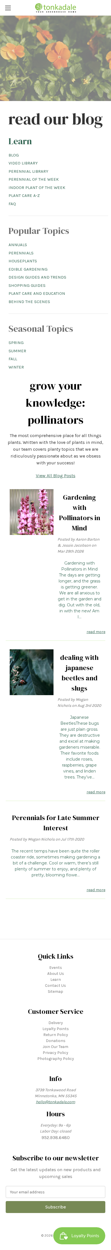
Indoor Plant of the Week (37, 187)
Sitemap (55, 991)
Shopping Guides (27, 285)
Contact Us (55, 985)
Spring (16, 342)
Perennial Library (28, 171)
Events (55, 967)
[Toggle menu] (8, 8)
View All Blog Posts (55, 475)
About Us (55, 973)
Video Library (23, 163)
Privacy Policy (55, 1052)
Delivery (55, 1022)
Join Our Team (55, 1046)
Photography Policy (55, 1058)
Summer (17, 350)
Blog (14, 155)
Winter (16, 367)
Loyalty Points (55, 1028)
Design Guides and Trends (37, 277)
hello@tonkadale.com (55, 1101)
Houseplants (23, 260)
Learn (20, 141)
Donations (55, 1040)
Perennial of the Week (34, 179)
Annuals (18, 244)
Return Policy (55, 1034)
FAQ (12, 203)
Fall (13, 358)
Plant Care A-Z (24, 195)
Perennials (21, 253)
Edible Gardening (28, 269)
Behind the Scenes (29, 301)
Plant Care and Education (37, 293)
